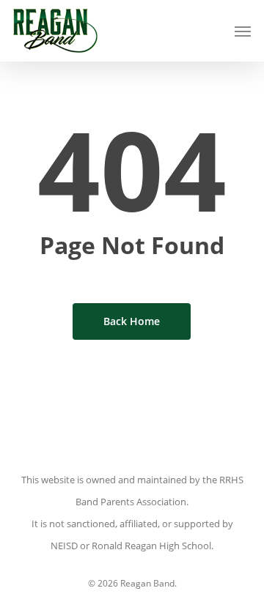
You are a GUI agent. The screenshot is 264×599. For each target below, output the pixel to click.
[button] (243, 30)
